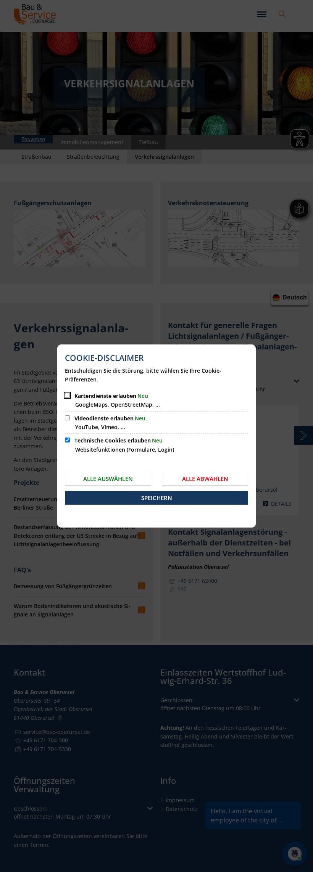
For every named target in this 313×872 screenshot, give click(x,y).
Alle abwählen (205, 479)
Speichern (156, 498)
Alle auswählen (108, 479)
